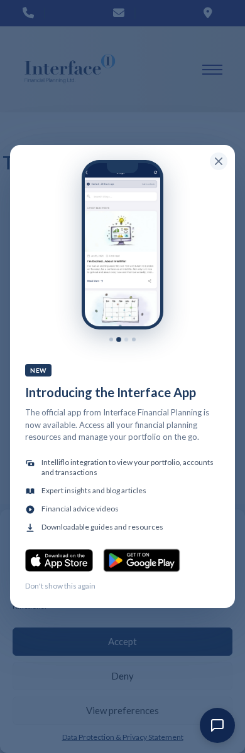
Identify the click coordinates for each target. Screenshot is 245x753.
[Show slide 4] (134, 339)
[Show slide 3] (126, 339)
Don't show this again (60, 585)
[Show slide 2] (119, 339)
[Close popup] (218, 161)
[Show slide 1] (111, 339)
